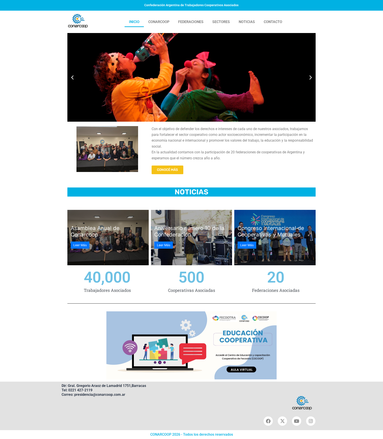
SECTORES (221, 22)
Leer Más (80, 245)
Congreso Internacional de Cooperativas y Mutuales (271, 231)
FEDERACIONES (190, 22)
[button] (72, 77)
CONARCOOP (158, 22)
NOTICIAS (247, 22)
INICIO (134, 22)
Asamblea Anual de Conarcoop (95, 231)
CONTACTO (273, 22)
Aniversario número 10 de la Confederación (189, 231)
